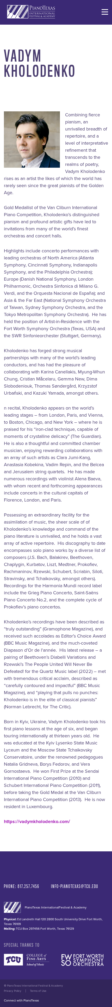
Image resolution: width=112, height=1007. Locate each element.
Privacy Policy (12, 990)
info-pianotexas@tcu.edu (74, 886)
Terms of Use (38, 990)
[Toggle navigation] (105, 12)
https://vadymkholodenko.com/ (37, 821)
